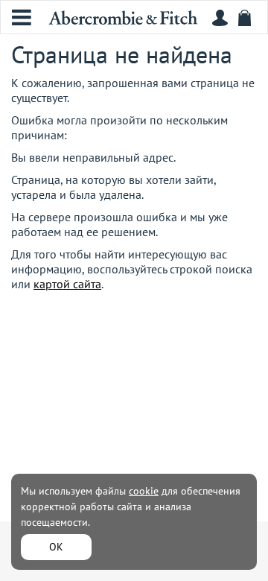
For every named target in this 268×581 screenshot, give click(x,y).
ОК (56, 546)
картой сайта (67, 283)
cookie (144, 491)
